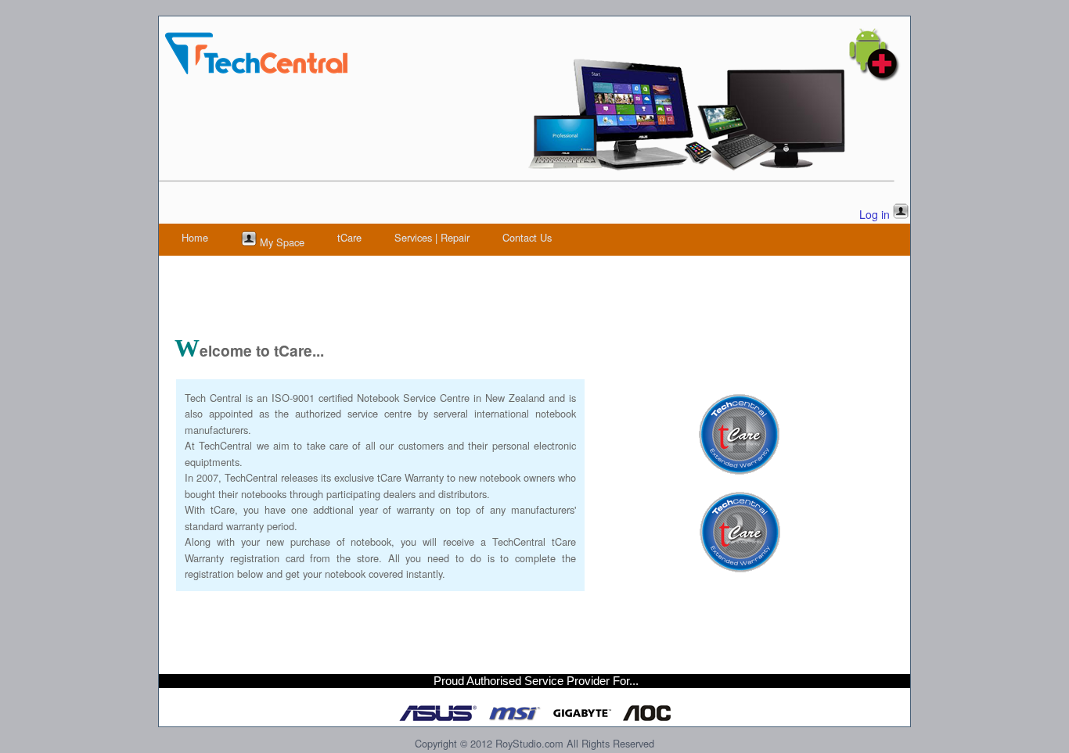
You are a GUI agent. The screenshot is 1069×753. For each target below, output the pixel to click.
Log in (874, 214)
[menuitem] (195, 237)
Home (195, 237)
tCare (349, 237)
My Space (280, 242)
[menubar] (366, 240)
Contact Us (527, 237)
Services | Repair (432, 237)
